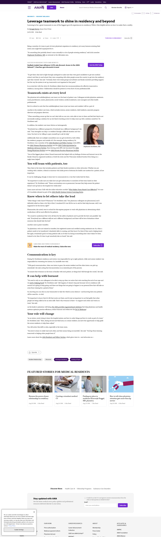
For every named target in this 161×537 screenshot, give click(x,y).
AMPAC (119, 529)
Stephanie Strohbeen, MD (36, 55)
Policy (94, 534)
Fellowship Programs (84, 489)
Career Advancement (54, 2)
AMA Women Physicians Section (41, 145)
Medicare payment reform (52, 531)
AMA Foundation (122, 533)
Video (104, 2)
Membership (96, 528)
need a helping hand (37, 283)
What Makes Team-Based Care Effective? (83, 190)
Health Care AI (70, 489)
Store (83, 2)
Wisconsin (48, 359)
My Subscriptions (137, 13)
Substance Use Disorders (102, 489)
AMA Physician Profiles (67, 2)
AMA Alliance (121, 536)
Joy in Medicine (80, 309)
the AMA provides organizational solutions (67, 307)
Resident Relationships (35, 359)
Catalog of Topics (76, 359)
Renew (62, 7)
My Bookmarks (157, 13)
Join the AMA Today (95, 65)
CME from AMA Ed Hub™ (40, 2)
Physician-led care (49, 534)
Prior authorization (50, 528)
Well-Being (78, 2)
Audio (92, 2)
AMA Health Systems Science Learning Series (67, 192)
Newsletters (98, 2)
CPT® (88, 2)
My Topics (147, 13)
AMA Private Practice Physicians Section (65, 150)
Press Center (96, 531)
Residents (30, 16)
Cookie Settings (19, 529)
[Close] (34, 512)
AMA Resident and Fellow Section (60, 143)
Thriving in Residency (113, 38)
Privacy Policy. (11, 525)
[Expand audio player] (60, 38)
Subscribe (127, 38)
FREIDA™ (29, 2)
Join (51, 7)
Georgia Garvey (34, 29)
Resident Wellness (43, 16)
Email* (86, 502)
